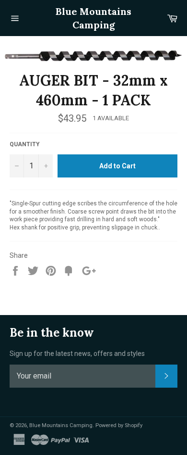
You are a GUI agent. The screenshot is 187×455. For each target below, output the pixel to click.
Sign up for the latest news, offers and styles (77, 353)
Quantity (25, 144)
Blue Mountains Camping (93, 18)
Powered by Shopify (118, 425)
